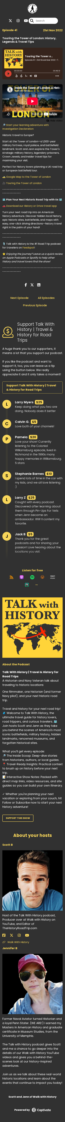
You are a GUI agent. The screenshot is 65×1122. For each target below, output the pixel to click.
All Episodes (46, 298)
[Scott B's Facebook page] (5, 935)
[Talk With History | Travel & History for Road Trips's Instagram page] (16, 20)
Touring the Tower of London (24, 183)
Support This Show (18, 818)
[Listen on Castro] (27, 585)
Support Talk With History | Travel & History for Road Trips (31, 387)
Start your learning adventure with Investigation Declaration (25, 127)
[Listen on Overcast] (42, 577)
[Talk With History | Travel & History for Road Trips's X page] (10, 20)
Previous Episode (35, 305)
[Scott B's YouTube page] (29, 935)
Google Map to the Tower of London (28, 177)
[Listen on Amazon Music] (52, 577)
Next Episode (19, 298)
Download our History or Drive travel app (31, 206)
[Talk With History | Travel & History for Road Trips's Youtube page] (24, 20)
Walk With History (18, 942)
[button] (36, 585)
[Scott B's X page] (13, 935)
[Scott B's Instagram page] (21, 935)
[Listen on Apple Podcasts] (21, 577)
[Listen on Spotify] (32, 577)
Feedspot (28, 247)
